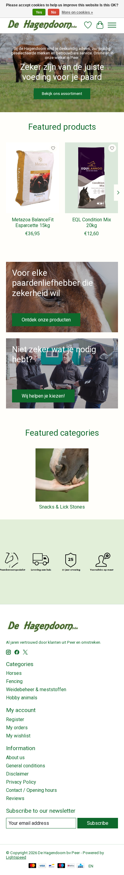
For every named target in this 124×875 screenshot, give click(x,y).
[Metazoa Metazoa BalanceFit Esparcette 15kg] (32, 177)
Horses (14, 673)
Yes (39, 12)
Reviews (15, 798)
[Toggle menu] (112, 25)
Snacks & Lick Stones (62, 507)
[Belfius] (71, 866)
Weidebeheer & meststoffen (36, 689)
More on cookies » (77, 12)
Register (15, 719)
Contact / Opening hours (31, 790)
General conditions (25, 766)
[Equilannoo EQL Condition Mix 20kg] (91, 177)
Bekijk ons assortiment (62, 93)
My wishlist (18, 736)
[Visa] (42, 866)
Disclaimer (17, 774)
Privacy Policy (21, 782)
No (53, 12)
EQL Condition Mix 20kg (91, 222)
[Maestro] (61, 866)
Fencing (14, 681)
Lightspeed (16, 857)
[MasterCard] (32, 866)
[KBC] (80, 866)
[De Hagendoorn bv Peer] (42, 25)
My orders (17, 727)
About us (15, 757)
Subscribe (97, 823)
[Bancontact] (51, 866)
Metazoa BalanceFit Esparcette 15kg (33, 222)
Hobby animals (21, 698)
